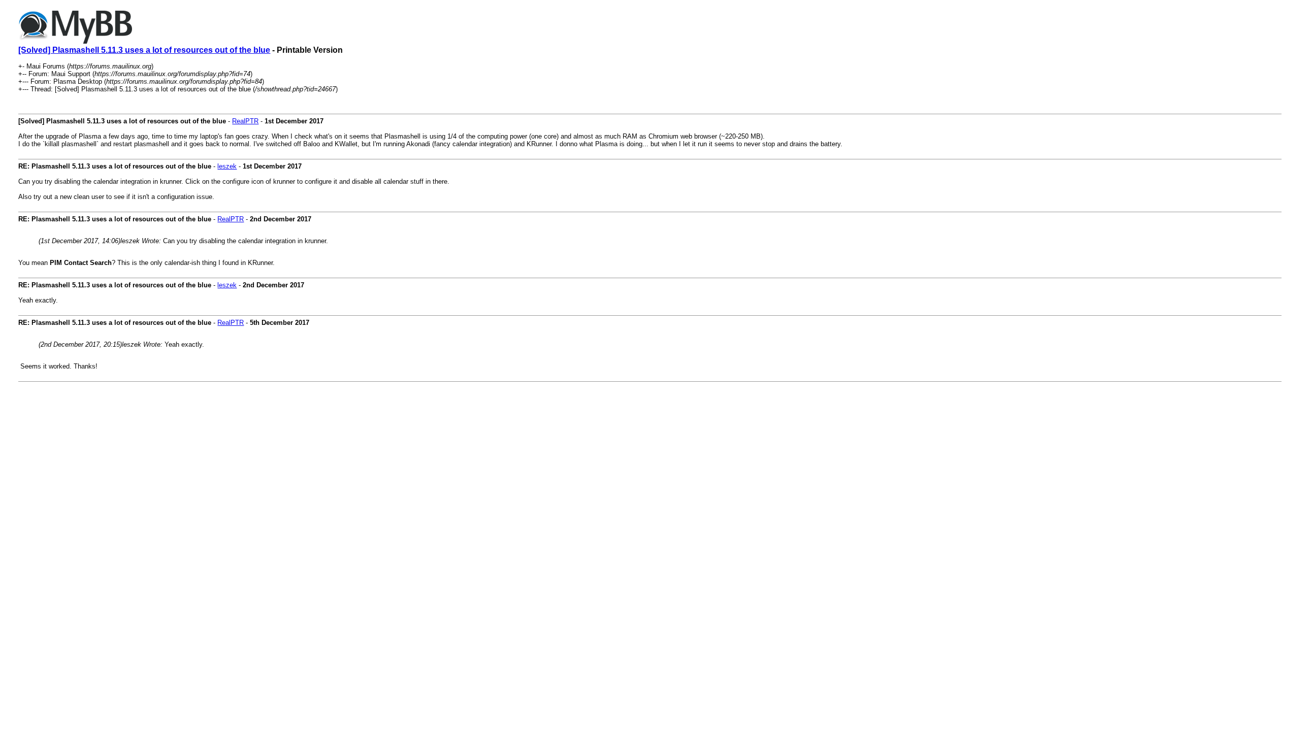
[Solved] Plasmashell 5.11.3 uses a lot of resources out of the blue (144, 50)
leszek (227, 166)
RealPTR (245, 121)
